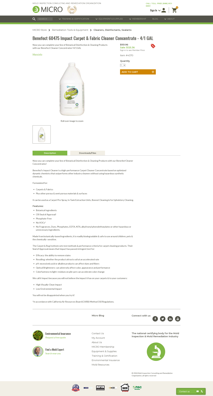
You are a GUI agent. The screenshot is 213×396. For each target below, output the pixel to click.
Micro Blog (98, 315)
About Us (97, 342)
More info (37, 54)
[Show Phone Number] (202, 391)
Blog (155, 19)
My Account (98, 338)
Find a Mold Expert (54, 349)
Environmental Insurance (58, 333)
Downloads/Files (87, 153)
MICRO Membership (103, 346)
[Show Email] (197, 391)
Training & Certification (75, 19)
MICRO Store (40, 30)
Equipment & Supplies (111, 19)
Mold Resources (100, 364)
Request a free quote (55, 337)
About (171, 19)
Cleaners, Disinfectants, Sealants (113, 30)
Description (50, 153)
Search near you (53, 353)
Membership (139, 19)
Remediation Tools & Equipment (70, 30)
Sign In (154, 10)
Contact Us (98, 333)
